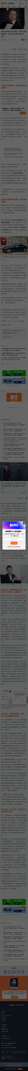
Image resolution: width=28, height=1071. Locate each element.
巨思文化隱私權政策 (16, 546)
